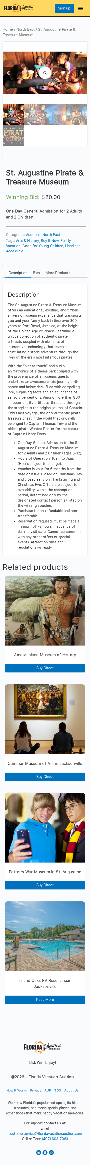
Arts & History (27, 241)
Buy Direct (45, 668)
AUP (47, 1090)
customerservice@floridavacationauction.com (45, 1134)
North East (25, 29)
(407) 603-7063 (55, 1139)
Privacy (35, 1090)
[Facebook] (45, 1152)
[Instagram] (51, 1152)
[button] (80, 8)
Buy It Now (50, 241)
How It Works (16, 1090)
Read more (45, 1000)
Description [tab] (18, 273)
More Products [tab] (58, 273)
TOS (57, 1090)
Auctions (33, 235)
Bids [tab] (36, 273)
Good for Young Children (42, 246)
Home (7, 29)
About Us (71, 1090)
